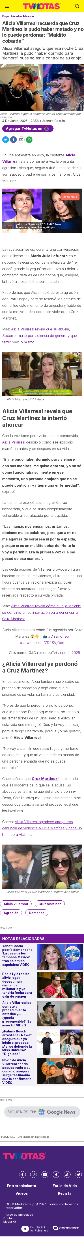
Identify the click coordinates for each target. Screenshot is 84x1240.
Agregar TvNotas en (24, 128)
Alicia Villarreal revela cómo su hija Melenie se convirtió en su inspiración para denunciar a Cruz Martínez (41, 612)
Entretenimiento (21, 1186)
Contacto (9, 1218)
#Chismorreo (58, 636)
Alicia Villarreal (13, 442)
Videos (21, 1193)
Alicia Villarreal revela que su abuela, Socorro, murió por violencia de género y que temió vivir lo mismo (39, 335)
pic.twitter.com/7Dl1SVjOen (42, 642)
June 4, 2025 (69, 652)
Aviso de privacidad (19, 1214)
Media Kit (9, 1221)
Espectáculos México (18, 16)
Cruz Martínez (50, 904)
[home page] (42, 6)
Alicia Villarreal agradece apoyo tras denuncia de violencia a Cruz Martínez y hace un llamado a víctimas (42, 828)
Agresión (11, 913)
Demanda (37, 913)
